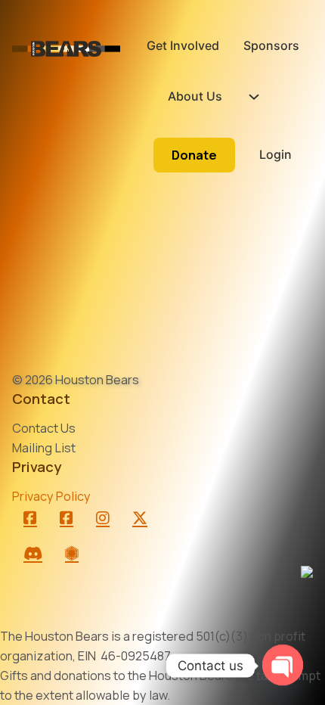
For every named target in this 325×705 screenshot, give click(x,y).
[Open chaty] (282, 665)
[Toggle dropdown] (254, 96)
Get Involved (183, 45)
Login (275, 154)
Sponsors (271, 45)
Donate (194, 155)
